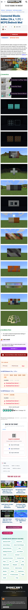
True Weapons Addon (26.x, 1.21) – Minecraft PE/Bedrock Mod (20, 506)
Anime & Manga (6, 545)
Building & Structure (7, 551)
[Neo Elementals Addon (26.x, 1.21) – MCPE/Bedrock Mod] (20, 484)
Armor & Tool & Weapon (19, 545)
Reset (23, 366)
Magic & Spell (6, 564)
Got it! (6, 607)
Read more (9, 604)
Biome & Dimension (7, 548)
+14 (5, 377)
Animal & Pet (19, 541)
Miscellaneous (6, 568)
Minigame (15, 564)
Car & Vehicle (20, 551)
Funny (4, 561)
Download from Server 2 (12, 385)
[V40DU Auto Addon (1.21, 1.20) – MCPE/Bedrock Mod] (20, 513)
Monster (5, 571)
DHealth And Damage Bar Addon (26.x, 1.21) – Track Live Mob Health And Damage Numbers (7, 491)
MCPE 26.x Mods (6, 471)
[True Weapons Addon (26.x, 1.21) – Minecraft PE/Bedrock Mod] (20, 499)
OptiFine (24, 54)
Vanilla (4, 577)
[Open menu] (2, 2)
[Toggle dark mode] (5, 1)
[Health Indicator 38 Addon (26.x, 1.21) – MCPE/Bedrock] (7, 499)
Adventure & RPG (6, 541)
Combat (4, 554)
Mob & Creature (18, 568)
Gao (5, 29)
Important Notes (14, 37)
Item (23, 561)
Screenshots (4, 37)
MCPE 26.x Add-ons (17, 468)
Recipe (12, 571)
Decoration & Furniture (8, 558)
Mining (22, 564)
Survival (5, 574)
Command (17, 554)
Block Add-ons (6, 465)
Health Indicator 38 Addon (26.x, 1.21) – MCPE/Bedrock (7, 506)
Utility (23, 574)
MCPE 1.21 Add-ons (16, 465)
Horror (16, 561)
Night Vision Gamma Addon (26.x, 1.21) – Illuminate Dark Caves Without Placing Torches (7, 520)
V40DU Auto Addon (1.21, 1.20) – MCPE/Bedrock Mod (20, 520)
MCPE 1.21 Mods (6, 468)
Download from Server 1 (12, 383)
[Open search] (26, 2)
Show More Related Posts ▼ (14, 527)
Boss (20, 548)
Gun (10, 561)
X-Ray (17, 577)
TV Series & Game (14, 574)
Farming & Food (20, 558)
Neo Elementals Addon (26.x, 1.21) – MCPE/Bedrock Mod (21, 491)
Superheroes (21, 571)
